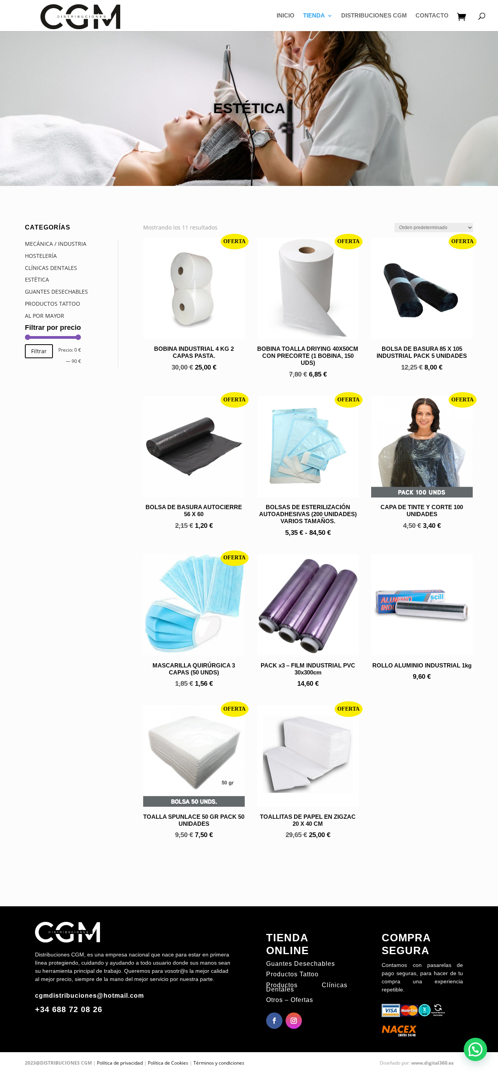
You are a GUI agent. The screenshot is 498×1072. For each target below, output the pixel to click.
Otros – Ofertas (289, 1000)
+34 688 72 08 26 (68, 1009)
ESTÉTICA (37, 279)
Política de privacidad (120, 1063)
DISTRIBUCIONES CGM (374, 16)
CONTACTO (432, 16)
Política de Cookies (168, 1063)
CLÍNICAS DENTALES (51, 268)
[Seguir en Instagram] (294, 1020)
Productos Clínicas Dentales (306, 987)
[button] (475, 1049)
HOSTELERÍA (41, 255)
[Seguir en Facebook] (274, 1020)
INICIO (286, 16)
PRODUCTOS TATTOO (52, 303)
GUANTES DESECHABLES (56, 291)
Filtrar (39, 351)
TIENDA (314, 16)
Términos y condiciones (218, 1063)
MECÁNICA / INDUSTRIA (55, 243)
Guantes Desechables (300, 963)
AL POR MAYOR (44, 315)
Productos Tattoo (292, 974)
